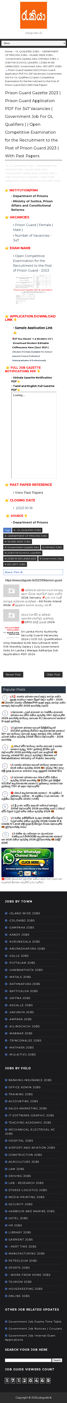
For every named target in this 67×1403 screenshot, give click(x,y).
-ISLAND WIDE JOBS (24, 913)
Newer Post (13, 674)
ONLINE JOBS (19, 1296)
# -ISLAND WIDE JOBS (18, 541)
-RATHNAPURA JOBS (24, 984)
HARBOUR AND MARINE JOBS (32, 1211)
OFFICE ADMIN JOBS (25, 1087)
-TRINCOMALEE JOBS (25, 1040)
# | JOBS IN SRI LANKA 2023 (20, 558)
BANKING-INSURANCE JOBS (30, 1080)
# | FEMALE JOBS (52, 547)
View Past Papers (29, 493)
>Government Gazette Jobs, (21, 173)
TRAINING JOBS (21, 1094)
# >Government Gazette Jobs (22, 547)
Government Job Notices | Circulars (35, 1328)
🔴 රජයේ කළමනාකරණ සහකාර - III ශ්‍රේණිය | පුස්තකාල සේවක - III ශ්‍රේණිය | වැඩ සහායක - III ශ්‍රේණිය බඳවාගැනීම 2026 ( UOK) (32, 796)
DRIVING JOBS (20, 1176)
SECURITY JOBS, (51, 180)
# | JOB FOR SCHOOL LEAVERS (23, 552)
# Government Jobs (51, 558)
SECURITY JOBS (21, 1204)
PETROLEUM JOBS (23, 1260)
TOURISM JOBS (20, 1282)
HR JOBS (15, 1225)
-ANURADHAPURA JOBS (27, 948)
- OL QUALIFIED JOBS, (21, 165)
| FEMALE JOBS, (47, 173)
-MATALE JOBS (20, 977)
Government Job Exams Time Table (35, 1321)
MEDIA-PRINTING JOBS (27, 1197)
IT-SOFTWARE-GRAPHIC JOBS (31, 1115)
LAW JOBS (16, 1169)
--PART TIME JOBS (23, 1246)
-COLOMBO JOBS (22, 920)
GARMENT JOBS (21, 1239)
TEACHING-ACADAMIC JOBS (30, 1122)
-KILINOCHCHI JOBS (24, 1026)
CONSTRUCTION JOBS (25, 1155)
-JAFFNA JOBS (20, 998)
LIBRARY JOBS (20, 1232)
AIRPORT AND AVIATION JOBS (32, 1147)
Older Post (53, 674)
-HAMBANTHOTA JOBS (26, 970)
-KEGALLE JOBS (21, 1005)
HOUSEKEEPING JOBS (26, 1289)
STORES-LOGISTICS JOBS (28, 1190)
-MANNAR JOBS (21, 1033)
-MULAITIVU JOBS (22, 1054)
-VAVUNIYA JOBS (21, 1012)
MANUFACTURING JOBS (27, 1253)
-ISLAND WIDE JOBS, (36, 169)
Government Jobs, (30, 180)
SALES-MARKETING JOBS (28, 1108)
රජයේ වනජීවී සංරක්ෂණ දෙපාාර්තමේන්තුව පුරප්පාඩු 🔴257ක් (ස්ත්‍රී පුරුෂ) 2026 (38, 618)
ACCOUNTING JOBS (23, 1101)
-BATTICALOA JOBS (23, 991)
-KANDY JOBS (19, 934)
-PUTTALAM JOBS (22, 962)
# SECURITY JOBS (15, 564)
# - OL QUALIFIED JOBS (27, 530)
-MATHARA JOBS (21, 1047)
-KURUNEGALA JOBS (24, 941)
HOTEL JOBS (18, 1218)
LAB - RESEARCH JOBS (26, 1183)
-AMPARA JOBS (20, 1019)
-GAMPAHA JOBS (21, 927)
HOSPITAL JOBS (21, 1140)
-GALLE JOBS (19, 955)
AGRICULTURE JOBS (24, 1161)
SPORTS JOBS (19, 1267)
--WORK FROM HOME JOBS (30, 1275)
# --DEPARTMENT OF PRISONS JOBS (26, 535)
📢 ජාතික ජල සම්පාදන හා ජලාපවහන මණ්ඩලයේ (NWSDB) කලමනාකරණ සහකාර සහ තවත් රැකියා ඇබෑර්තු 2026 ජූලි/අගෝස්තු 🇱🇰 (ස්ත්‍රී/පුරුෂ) (31, 838)
